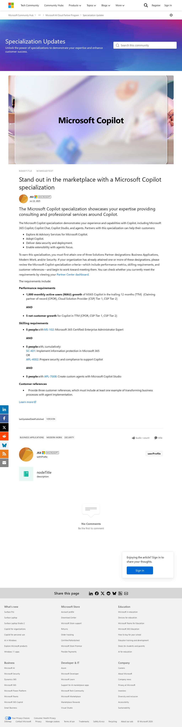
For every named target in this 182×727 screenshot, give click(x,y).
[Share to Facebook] (97, 593)
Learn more (26, 402)
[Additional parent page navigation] (39, 15)
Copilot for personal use (14, 634)
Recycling (113, 721)
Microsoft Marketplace (71, 696)
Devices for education (127, 617)
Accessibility (123, 702)
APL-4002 (32, 359)
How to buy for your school (129, 634)
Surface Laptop (10, 617)
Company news (124, 679)
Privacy (38, 721)
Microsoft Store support (71, 623)
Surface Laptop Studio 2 (14, 623)
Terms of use (69, 721)
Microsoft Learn (68, 679)
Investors (122, 690)
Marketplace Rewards (70, 702)
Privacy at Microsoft (126, 685)
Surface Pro (9, 612)
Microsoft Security (12, 673)
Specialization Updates (93, 15)
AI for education (125, 651)
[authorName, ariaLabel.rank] (23, 198)
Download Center (68, 617)
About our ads (127, 721)
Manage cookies (53, 721)
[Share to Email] (126, 593)
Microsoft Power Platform (15, 690)
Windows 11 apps (11, 651)
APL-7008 (50, 376)
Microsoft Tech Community (72, 690)
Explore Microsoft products (15, 646)
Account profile (67, 612)
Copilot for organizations (15, 629)
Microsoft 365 (10, 685)
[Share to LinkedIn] (91, 593)
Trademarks (84, 721)
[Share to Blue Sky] (114, 593)
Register (156, 5)
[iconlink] (26, 474)
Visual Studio (67, 707)
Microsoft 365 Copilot (13, 702)
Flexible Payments (69, 651)
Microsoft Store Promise (71, 646)
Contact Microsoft (23, 721)
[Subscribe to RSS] (120, 593)
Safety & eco (98, 721)
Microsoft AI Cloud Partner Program (62, 15)
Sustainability (124, 707)
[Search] (146, 5)
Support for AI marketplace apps (75, 685)
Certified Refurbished (70, 640)
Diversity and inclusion (128, 696)
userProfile (154, 453)
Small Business (10, 707)
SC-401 (30, 351)
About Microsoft (125, 673)
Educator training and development (133, 640)
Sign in (140, 570)
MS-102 (49, 329)
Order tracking (67, 634)
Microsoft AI (9, 668)
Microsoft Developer (70, 673)
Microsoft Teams (11, 696)
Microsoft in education (128, 612)
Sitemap (7, 721)
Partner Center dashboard (73, 274)
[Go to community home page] (11, 5)
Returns (64, 629)
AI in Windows (10, 640)
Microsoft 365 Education (128, 629)
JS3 (32, 196)
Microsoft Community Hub (20, 15)
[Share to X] (103, 593)
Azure (63, 668)
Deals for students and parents (131, 646)
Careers (121, 668)
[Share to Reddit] (108, 593)
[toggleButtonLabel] (171, 15)
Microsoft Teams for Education (131, 623)
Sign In (168, 5)
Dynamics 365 (10, 679)
